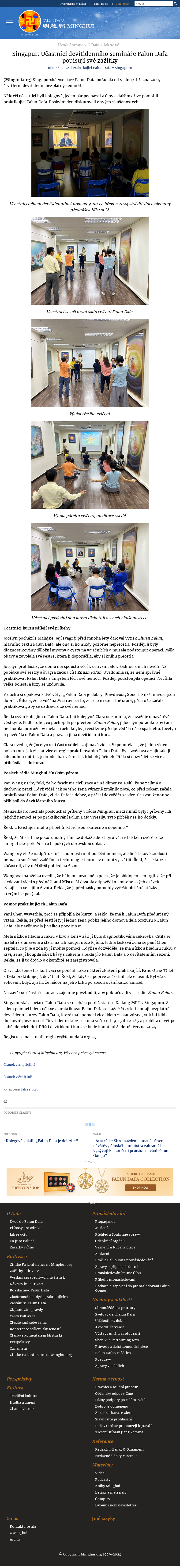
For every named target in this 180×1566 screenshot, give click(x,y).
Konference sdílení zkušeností (35, 1329)
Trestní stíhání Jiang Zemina (119, 1432)
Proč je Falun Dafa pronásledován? (124, 1260)
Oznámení (18, 1348)
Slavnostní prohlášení (113, 1419)
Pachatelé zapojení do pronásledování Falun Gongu (132, 1288)
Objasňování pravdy (26, 1310)
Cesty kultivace (22, 1316)
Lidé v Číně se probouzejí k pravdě (123, 1426)
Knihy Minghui (107, 1486)
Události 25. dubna (111, 1321)
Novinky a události (111, 1299)
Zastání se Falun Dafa (28, 1303)
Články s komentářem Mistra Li (36, 1335)
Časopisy (102, 1499)
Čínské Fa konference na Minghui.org (41, 1264)
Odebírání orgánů (110, 1241)
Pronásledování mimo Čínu (118, 1273)
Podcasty (102, 1479)
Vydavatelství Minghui (73, 3)
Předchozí (11, 1134)
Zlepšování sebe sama (28, 1322)
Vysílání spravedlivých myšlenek (37, 1277)
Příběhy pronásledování (115, 1279)
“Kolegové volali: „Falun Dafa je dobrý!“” (41, 1141)
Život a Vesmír (22, 1409)
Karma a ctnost (108, 1379)
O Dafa (93, 45)
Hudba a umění (22, 1402)
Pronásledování (108, 1213)
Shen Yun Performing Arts (117, 1340)
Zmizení (102, 1254)
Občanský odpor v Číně (114, 1393)
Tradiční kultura (23, 1396)
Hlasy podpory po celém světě (120, 1400)
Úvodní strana (70, 45)
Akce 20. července (109, 1327)
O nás (12, 1518)
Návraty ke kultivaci (26, 1284)
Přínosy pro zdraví (25, 1228)
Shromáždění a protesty (115, 1308)
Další (97, 1134)
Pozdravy (103, 1359)
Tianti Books (101, 3)
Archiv (15, 1539)
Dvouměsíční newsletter (115, 1505)
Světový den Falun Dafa (115, 1314)
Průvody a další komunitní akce (121, 1346)
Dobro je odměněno (111, 1406)
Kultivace (16, 1256)
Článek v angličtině (20, 1064)
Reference (102, 1441)
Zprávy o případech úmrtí (116, 1267)
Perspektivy (20, 1342)
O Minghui (18, 1533)
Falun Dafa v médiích (113, 1353)
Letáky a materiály (111, 1492)
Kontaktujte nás (23, 1526)
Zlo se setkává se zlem (113, 1413)
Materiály (102, 1465)
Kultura (15, 1388)
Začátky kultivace (24, 1271)
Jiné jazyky (122, 3)
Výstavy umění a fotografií (117, 1333)
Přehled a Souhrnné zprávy (117, 1234)
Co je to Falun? (22, 1241)
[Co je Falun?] (30, 23)
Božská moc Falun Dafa (29, 1290)
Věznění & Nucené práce (115, 1247)
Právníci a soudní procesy (116, 1387)
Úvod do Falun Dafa (26, 1221)
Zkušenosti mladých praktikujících (39, 1297)
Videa (100, 1473)
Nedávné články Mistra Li (116, 1456)
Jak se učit (113, 45)
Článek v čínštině (18, 1077)
